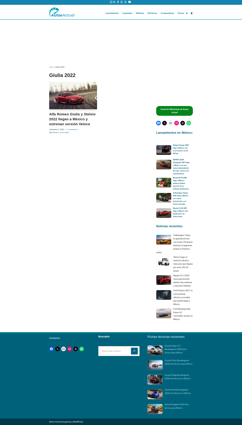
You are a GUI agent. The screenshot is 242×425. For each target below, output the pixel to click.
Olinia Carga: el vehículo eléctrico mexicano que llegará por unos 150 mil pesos (183, 264)
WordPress (78, 422)
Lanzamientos (112, 13)
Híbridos (140, 13)
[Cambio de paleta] (192, 13)
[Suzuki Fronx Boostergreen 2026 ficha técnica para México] (155, 365)
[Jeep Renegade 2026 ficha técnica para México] (155, 409)
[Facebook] (158, 123)
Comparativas (167, 13)
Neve (51, 422)
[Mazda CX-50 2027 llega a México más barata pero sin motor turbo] (163, 213)
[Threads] (182, 123)
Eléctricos (152, 13)
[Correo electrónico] (170, 123)
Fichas (181, 13)
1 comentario (72, 129)
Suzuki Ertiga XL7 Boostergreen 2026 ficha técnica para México (176, 349)
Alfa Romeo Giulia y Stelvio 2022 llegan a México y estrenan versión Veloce (72, 119)
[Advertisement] (121, 38)
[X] (164, 123)
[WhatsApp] (188, 123)
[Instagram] (176, 123)
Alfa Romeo (53, 132)
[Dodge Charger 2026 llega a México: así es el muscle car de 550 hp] (163, 150)
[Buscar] (187, 13)
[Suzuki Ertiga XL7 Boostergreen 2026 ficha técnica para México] (155, 350)
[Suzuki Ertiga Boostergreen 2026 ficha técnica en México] (155, 380)
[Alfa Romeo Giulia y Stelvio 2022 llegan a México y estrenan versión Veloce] (73, 95)
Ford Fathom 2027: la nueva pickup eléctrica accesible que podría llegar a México (182, 297)
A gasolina (127, 13)
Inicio (51, 67)
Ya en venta (64, 132)
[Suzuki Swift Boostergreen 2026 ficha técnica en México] (155, 394)
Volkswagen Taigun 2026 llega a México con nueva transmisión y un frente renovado (180, 198)
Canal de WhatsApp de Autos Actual (174, 111)
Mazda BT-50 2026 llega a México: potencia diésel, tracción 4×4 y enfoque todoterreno (181, 183)
